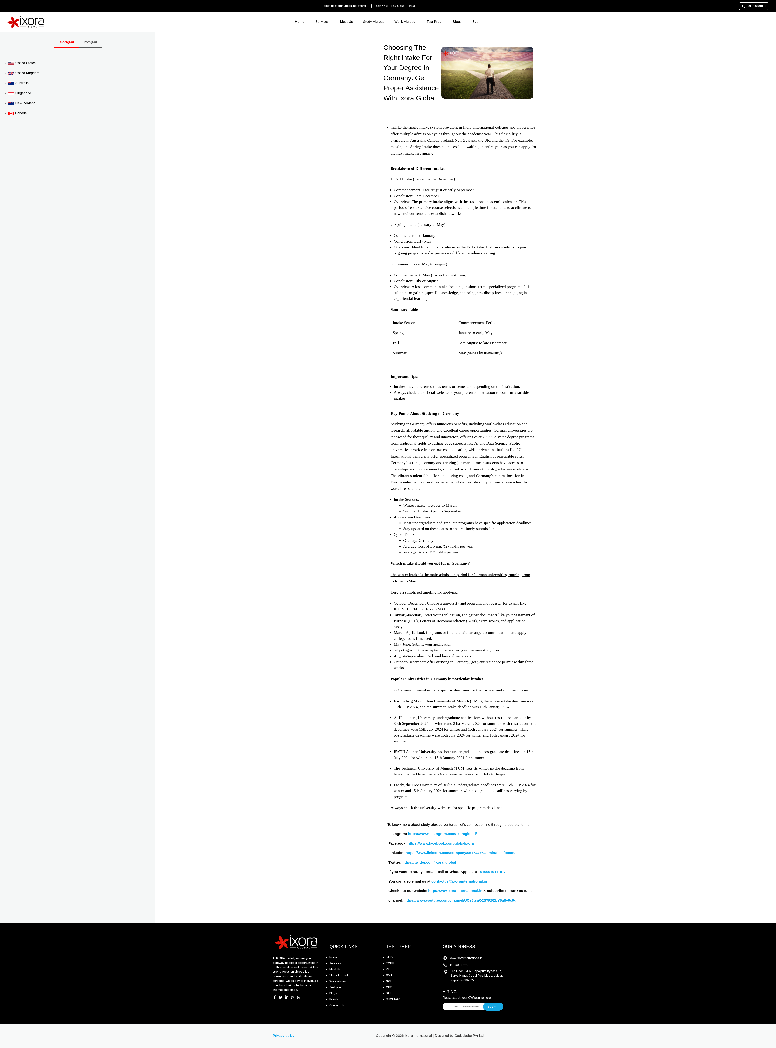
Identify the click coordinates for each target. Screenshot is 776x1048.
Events (333, 999)
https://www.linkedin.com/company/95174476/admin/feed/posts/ (460, 853)
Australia (21, 83)
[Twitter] (281, 997)
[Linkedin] (287, 997)
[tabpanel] (77, 87)
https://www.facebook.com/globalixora (441, 843)
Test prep (336, 987)
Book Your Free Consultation (395, 6)
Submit (493, 1006)
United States (25, 63)
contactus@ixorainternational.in (459, 881)
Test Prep (434, 22)
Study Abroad (373, 22)
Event (477, 22)
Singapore (22, 93)
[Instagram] (293, 997)
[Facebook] (274, 997)
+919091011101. (491, 872)
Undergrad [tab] (66, 42)
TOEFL (390, 963)
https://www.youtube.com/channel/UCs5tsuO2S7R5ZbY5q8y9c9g (460, 900)
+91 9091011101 (459, 965)
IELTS (389, 957)
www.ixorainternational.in (466, 958)
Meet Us (346, 22)
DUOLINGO (393, 999)
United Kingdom (26, 73)
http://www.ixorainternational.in (455, 891)
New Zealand (24, 103)
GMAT (390, 975)
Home (299, 22)
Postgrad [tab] (90, 42)
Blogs (457, 22)
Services (322, 22)
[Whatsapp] (299, 997)
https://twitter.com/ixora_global (429, 862)
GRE (388, 981)
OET (389, 987)
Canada (20, 113)
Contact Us (336, 1005)
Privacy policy (283, 1036)
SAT (388, 993)
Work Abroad (404, 22)
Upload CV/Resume (463, 1006)
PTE (388, 969)
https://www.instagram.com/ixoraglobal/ (442, 834)
